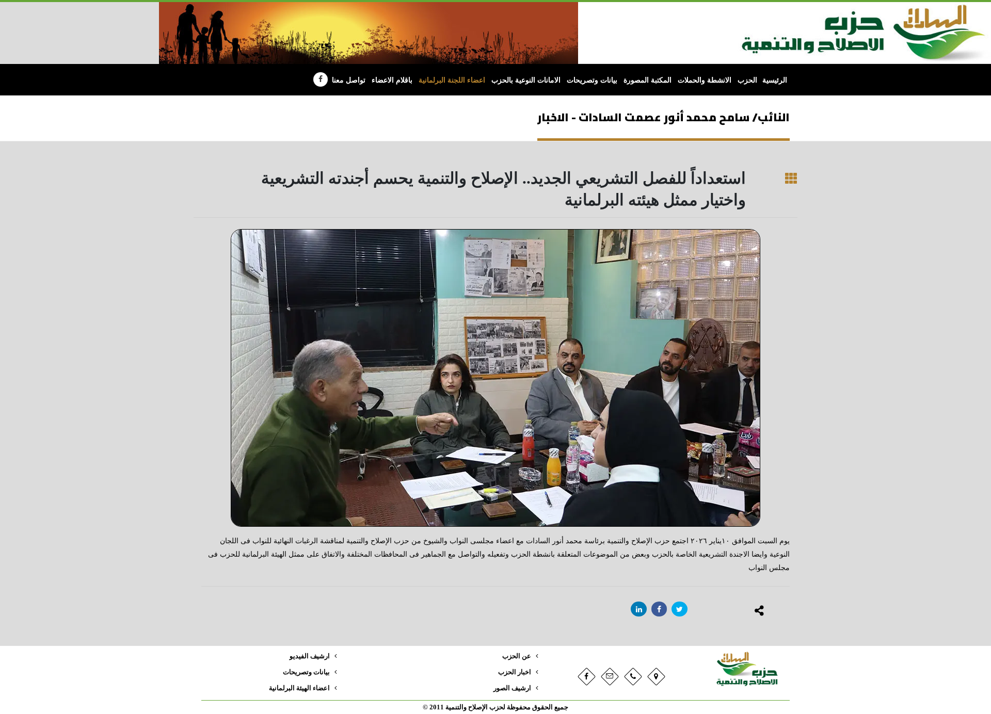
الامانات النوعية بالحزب (526, 80)
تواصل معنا (348, 80)
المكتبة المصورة (648, 80)
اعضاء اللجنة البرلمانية (452, 80)
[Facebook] (320, 79)
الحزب (747, 80)
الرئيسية (774, 80)
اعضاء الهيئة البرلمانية (299, 688)
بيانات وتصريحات (592, 80)
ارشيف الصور (512, 688)
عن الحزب (516, 656)
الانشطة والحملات (704, 80)
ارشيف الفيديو (310, 656)
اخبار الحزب (514, 672)
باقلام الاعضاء (392, 80)
